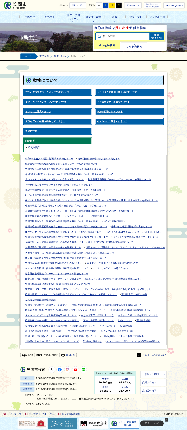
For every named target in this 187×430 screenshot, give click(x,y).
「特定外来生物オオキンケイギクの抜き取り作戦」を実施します (59, 185)
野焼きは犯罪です (92, 341)
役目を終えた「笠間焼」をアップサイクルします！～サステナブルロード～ (125, 247)
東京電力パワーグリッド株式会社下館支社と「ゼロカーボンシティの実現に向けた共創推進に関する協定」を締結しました (89, 289)
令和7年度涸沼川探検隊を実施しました (131, 226)
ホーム (28, 56)
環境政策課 (34, 147)
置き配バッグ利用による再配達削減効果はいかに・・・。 (117, 263)
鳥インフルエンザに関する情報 (117, 331)
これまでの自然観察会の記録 (40, 299)
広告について (152, 423)
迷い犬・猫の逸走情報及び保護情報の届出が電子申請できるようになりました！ (67, 258)
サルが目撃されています (110, 111)
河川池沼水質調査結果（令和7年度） (44, 331)
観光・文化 (135, 16)
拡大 (82, 5)
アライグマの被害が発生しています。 (45, 121)
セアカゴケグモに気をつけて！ (113, 102)
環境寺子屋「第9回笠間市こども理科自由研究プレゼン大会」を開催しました (65, 205)
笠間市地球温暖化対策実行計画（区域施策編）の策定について (58, 284)
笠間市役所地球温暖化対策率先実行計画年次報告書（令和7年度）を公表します (66, 169)
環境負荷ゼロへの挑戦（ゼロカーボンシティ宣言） (52, 320)
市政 (114, 16)
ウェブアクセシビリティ (41, 414)
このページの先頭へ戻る (154, 355)
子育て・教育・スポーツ (72, 17)
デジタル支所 (157, 16)
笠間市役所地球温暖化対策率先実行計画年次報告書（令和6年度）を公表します (66, 237)
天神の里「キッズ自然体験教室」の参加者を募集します (54, 242)
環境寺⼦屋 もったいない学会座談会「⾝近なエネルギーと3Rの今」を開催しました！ (71, 294)
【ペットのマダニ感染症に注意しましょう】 (136, 237)
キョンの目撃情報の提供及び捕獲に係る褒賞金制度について (56, 268)
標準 (74, 5)
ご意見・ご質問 (150, 374)
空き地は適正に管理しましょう (97, 315)
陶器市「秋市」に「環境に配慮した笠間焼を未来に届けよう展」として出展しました (69, 252)
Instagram (67, 369)
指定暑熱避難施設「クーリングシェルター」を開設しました (119, 179)
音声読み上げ (133, 5)
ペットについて (107, 326)
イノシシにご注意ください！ (112, 121)
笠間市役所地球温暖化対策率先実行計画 (46, 326)
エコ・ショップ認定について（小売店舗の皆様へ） (133, 341)
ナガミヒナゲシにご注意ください (110, 268)
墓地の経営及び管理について (98, 320)
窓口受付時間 (149, 390)
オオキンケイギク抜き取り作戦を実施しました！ (51, 232)
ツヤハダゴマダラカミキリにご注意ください (48, 92)
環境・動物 (60, 56)
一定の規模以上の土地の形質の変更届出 (123, 336)
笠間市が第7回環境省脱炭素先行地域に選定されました (54, 263)
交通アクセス (149, 382)
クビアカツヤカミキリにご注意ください (46, 102)
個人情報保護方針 (71, 414)
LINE (83, 369)
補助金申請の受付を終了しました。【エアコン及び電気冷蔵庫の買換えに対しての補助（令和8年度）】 (79, 211)
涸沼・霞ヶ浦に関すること (39, 336)
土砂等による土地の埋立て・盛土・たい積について (52, 341)
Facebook (59, 369)
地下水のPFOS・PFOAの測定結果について (111, 242)
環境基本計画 (143, 320)
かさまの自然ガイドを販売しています (138, 315)
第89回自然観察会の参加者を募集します (99, 158)
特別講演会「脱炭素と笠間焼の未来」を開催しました (53, 247)
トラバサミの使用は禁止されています (117, 92)
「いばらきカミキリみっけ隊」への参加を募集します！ (54, 179)
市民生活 (30, 16)
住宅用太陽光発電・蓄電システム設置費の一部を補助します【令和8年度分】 (65, 190)
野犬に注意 (31, 131)
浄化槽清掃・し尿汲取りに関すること (77, 336)
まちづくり (51, 16)
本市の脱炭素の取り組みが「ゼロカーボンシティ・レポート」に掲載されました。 (68, 216)
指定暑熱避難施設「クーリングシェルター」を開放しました (56, 273)
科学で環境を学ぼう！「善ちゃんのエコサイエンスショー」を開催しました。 (122, 232)
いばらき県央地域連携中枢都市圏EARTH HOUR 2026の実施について (61, 195)
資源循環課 (126, 326)
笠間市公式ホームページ (15, 5)
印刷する (70, 355)
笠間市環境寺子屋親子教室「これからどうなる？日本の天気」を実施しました (66, 226)
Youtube (75, 369)
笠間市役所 (33, 369)
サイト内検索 (134, 46)
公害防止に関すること (83, 326)
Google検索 (107, 45)
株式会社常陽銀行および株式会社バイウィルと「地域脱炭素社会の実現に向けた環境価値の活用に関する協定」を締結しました (91, 200)
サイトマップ (14, 414)
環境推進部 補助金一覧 (134, 294)
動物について (125, 320)
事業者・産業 (93, 16)
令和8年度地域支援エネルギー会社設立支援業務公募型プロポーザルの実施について (69, 174)
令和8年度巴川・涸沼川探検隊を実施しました (49, 158)
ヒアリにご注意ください (38, 111)
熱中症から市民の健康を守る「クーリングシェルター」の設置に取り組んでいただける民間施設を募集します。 (83, 278)
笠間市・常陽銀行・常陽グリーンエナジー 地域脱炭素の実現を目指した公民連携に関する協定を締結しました (83, 305)
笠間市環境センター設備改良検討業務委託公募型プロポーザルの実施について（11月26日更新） (75, 221)
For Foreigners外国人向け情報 (152, 5)
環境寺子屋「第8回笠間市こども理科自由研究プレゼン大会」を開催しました (65, 310)
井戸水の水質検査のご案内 (82, 331)
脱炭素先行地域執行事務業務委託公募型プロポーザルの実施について (61, 164)
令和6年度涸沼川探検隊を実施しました (130, 310)
